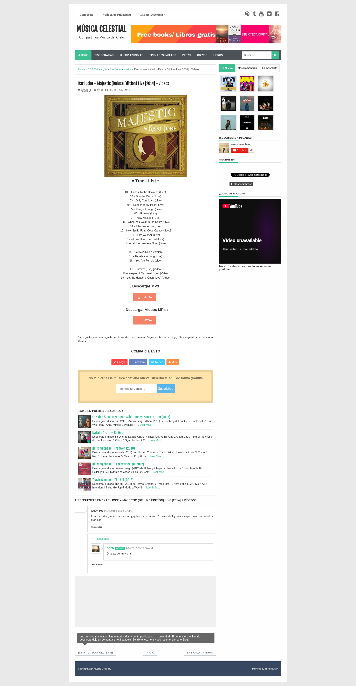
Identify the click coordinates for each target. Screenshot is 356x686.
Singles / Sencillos (163, 55)
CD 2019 (202, 55)
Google (120, 362)
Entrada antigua (200, 652)
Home (84, 55)
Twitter (158, 362)
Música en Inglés (131, 55)
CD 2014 (101, 90)
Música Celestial (101, 29)
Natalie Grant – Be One (107, 433)
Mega (147, 297)
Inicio (150, 652)
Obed (110, 548)
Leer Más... (146, 424)
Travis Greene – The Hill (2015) (112, 480)
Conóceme (86, 14)
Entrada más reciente (95, 652)
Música (128, 90)
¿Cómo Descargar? (152, 14)
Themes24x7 (271, 668)
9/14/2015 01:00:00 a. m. (118, 510)
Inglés (110, 90)
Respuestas (102, 538)
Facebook (139, 362)
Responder (96, 527)
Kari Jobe (119, 90)
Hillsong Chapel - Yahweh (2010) (113, 448)
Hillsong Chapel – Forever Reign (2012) (118, 464)
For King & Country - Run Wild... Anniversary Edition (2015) (131, 417)
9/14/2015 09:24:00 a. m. (139, 548)
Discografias (104, 55)
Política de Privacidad (117, 14)
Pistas (186, 55)
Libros (218, 55)
